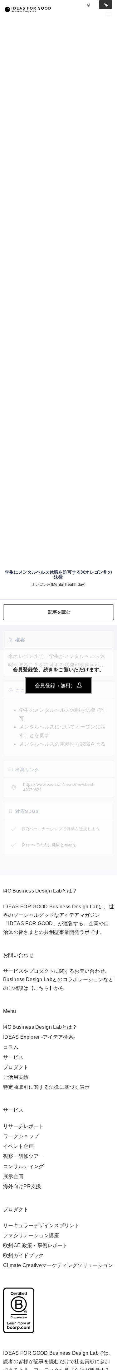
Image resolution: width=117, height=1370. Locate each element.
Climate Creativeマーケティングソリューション (58, 1265)
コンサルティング (23, 1166)
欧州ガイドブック (23, 1255)
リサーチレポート (23, 1126)
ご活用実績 (16, 1077)
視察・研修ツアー (23, 1156)
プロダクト (16, 1067)
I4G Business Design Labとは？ (40, 1027)
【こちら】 (41, 988)
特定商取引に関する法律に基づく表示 (46, 1087)
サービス (13, 1057)
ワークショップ (21, 1136)
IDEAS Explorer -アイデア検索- (39, 1037)
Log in (88, 4)
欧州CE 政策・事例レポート (35, 1245)
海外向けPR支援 (22, 1186)
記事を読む (59, 611)
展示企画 (13, 1176)
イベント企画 (18, 1146)
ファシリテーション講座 (31, 1235)
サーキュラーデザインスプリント (41, 1225)
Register (105, 4)
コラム (10, 1047)
